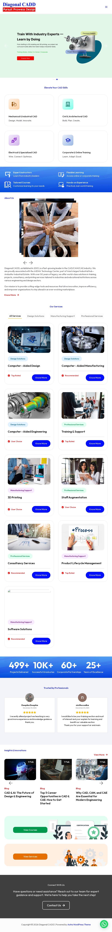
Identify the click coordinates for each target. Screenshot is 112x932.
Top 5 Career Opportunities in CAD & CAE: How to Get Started (19, 798)
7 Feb (31, 762)
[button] (6, 46)
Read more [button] (104, 728)
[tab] (15, 316)
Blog (6, 788)
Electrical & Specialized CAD (23, 152)
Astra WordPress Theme (79, 924)
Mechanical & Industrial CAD (23, 116)
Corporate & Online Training (76, 152)
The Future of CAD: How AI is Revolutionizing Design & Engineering (91, 796)
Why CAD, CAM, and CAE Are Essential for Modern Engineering (56, 796)
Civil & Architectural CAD (75, 116)
